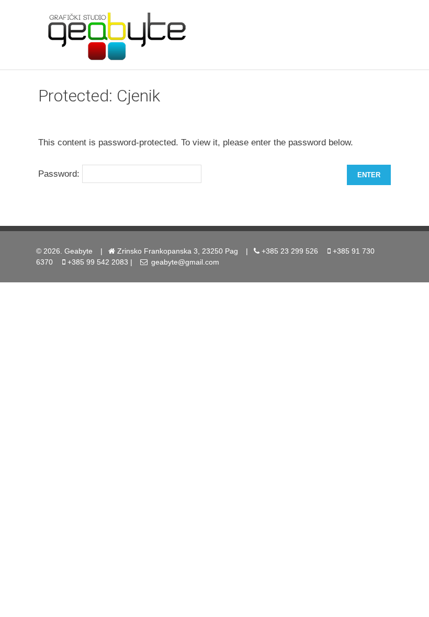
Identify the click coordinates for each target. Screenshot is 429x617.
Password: (60, 173)
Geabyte (78, 251)
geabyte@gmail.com (185, 262)
